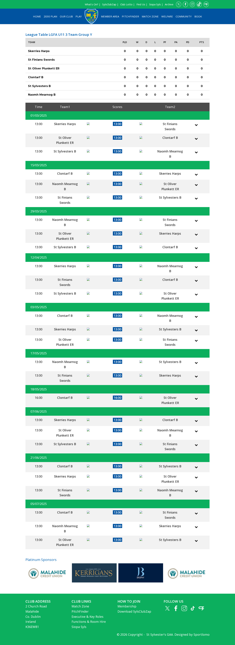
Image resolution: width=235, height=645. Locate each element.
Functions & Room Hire (89, 622)
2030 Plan (50, 16)
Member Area (110, 16)
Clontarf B (170, 138)
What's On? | (92, 4)
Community (184, 16)
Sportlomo (202, 634)
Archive (169, 4)
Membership (127, 606)
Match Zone (150, 16)
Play (79, 16)
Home (37, 16)
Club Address (38, 601)
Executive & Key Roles (87, 617)
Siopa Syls (79, 627)
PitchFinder (130, 16)
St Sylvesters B (65, 151)
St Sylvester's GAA (159, 634)
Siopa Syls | (156, 4)
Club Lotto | (127, 4)
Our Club (66, 16)
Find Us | (141, 4)
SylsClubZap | (110, 4)
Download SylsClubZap (134, 611)
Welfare (167, 16)
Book (198, 16)
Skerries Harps (65, 124)
